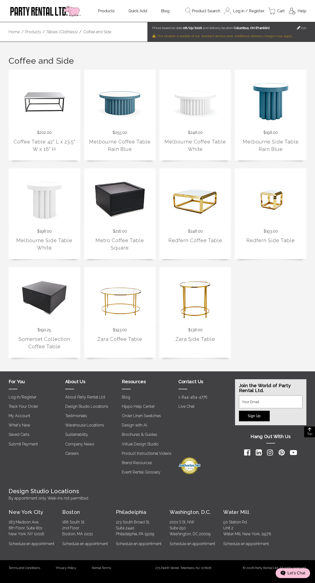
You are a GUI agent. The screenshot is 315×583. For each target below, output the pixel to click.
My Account (19, 415)
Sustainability (76, 434)
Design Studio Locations (86, 406)
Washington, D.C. (190, 512)
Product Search (206, 11)
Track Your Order (23, 406)
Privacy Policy (66, 568)
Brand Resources (137, 462)
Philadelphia (131, 512)
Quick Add (137, 11)
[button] (293, 573)
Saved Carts (19, 434)
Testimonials (76, 415)
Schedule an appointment (31, 543)
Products (106, 11)
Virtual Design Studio (140, 444)
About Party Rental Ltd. (85, 397)
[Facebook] (247, 452)
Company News (79, 444)
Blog (165, 11)
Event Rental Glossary (141, 472)
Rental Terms (101, 568)
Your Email (248, 398)
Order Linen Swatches (141, 415)
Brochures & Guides (139, 434)
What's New (19, 425)
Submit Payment (23, 444)
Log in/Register (22, 397)
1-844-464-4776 (192, 397)
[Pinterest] (282, 452)
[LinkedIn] (259, 452)
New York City (26, 512)
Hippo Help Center (138, 406)
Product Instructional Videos (147, 453)
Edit (303, 28)
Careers (72, 453)
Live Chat (186, 406)
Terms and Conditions (24, 568)
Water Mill (236, 512)
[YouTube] (293, 452)
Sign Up (254, 416)
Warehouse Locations (84, 425)
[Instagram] (270, 452)
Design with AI (134, 425)
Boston (71, 512)
